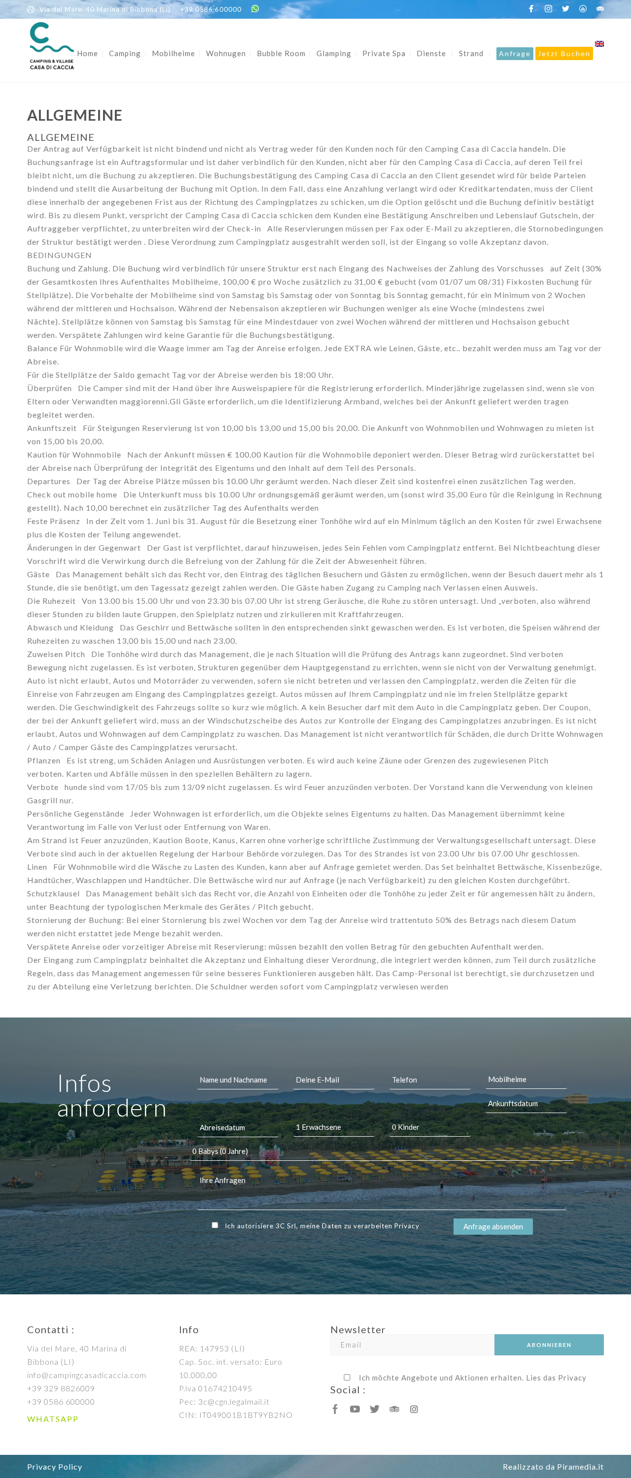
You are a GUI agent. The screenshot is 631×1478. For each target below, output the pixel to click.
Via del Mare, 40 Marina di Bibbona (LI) (105, 9)
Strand (471, 53)
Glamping (333, 53)
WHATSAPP (53, 1418)
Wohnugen (226, 53)
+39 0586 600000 (211, 9)
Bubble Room (281, 53)
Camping (125, 53)
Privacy (407, 1226)
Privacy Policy (54, 1466)
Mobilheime (173, 53)
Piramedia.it (580, 1466)
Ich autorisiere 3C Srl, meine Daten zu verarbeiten (322, 1226)
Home (87, 53)
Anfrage (515, 53)
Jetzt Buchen (564, 53)
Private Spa (384, 53)
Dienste (431, 53)
